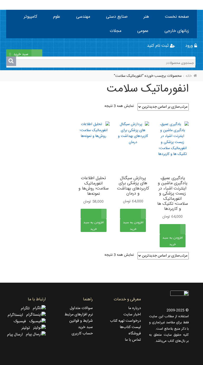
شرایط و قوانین (81, 321)
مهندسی (83, 16)
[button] (173, 246)
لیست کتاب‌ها (130, 327)
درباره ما (134, 308)
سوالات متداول (81, 308)
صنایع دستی (117, 16)
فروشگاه (134, 333)
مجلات (115, 31)
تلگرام (27, 308)
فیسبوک (21, 321)
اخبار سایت (132, 314)
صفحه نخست (177, 16)
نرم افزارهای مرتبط (78, 314)
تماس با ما (133, 340)
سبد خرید (85, 327)
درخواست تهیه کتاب (125, 321)
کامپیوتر (30, 16)
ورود (189, 45)
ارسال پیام (16, 334)
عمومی (143, 31)
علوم (56, 16)
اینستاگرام (17, 315)
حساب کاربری (82, 333)
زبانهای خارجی (176, 31)
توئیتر (27, 328)
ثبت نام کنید (158, 45)
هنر (146, 16)
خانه (189, 76)
